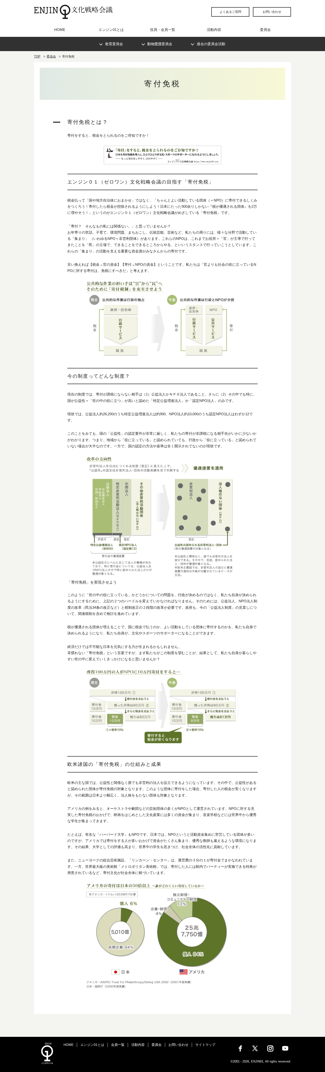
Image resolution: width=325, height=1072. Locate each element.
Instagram (270, 1048)
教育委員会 (114, 44)
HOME (59, 30)
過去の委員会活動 (211, 44)
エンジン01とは (111, 30)
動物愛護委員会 (159, 44)
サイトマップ (205, 1045)
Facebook (240, 1048)
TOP (37, 56)
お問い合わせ (272, 12)
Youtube (285, 1048)
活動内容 (214, 30)
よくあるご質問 (230, 12)
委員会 (265, 30)
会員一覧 (117, 1045)
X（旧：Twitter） (255, 1048)
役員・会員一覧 (162, 30)
